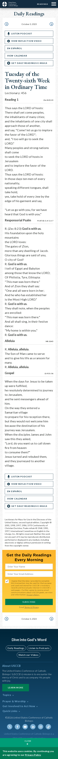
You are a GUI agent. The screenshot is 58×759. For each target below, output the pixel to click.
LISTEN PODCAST (21, 33)
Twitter (9, 726)
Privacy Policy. (33, 595)
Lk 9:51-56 (49, 373)
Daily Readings (15, 648)
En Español (14, 48)
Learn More (15, 687)
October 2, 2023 (7, 24)
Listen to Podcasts (39, 648)
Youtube (25, 726)
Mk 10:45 (49, 341)
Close (28, 741)
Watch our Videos (28, 654)
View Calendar (17, 55)
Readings (42, 4)
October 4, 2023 (51, 24)
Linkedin (33, 726)
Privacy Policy (33, 754)
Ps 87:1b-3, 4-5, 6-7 (45, 221)
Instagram (40, 726)
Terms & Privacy (31, 607)
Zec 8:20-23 (48, 100)
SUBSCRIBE (29, 602)
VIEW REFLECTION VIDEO (26, 41)
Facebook (17, 726)
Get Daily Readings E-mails (29, 63)
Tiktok (48, 726)
